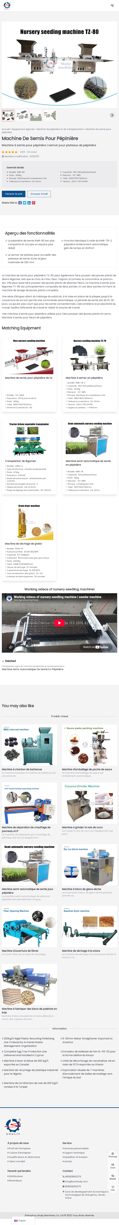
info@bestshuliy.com (76, 1181)
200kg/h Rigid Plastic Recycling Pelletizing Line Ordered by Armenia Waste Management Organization (29, 1042)
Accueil (6, 129)
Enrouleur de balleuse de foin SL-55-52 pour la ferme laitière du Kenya (89, 1053)
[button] (22, 115)
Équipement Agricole (23, 129)
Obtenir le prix (13, 194)
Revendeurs (15, 1180)
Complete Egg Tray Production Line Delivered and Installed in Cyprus (25, 1053)
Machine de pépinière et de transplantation (60, 129)
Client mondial (17, 1161)
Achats (68, 1161)
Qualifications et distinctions (24, 1157)
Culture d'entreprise (20, 1152)
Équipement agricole (13, 666)
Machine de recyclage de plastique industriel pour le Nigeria (31, 1072)
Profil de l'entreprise (19, 1148)
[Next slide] (112, 115)
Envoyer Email (39, 194)
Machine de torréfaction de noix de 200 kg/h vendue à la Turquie (31, 1085)
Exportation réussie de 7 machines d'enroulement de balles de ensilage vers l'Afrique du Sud (87, 1073)
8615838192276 (73, 1176)
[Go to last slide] (6, 115)
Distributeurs (16, 1176)
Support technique (74, 1152)
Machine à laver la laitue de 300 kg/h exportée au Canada (26, 1062)
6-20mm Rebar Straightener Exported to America (87, 1040)
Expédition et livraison (76, 1157)
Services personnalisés (76, 1148)
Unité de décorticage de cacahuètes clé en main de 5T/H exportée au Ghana (88, 1062)
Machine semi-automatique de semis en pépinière (32, 669)
